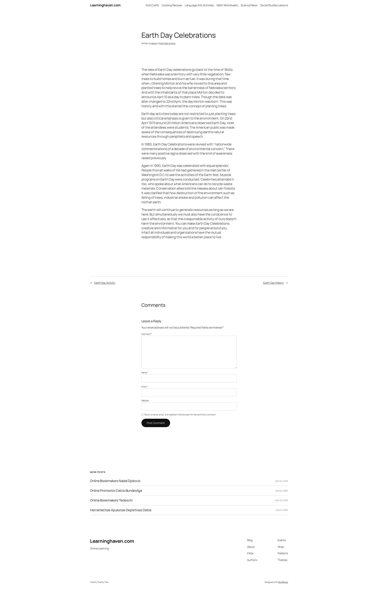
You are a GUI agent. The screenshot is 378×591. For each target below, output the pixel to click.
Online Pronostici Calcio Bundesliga (116, 490)
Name (144, 372)
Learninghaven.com (105, 5)
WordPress (283, 582)
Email (144, 386)
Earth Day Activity (167, 43)
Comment (146, 334)
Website (145, 400)
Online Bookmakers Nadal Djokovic (115, 481)
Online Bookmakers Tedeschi (111, 500)
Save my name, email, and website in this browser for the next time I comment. (180, 414)
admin (154, 43)
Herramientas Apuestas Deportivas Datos (120, 510)
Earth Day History (273, 283)
